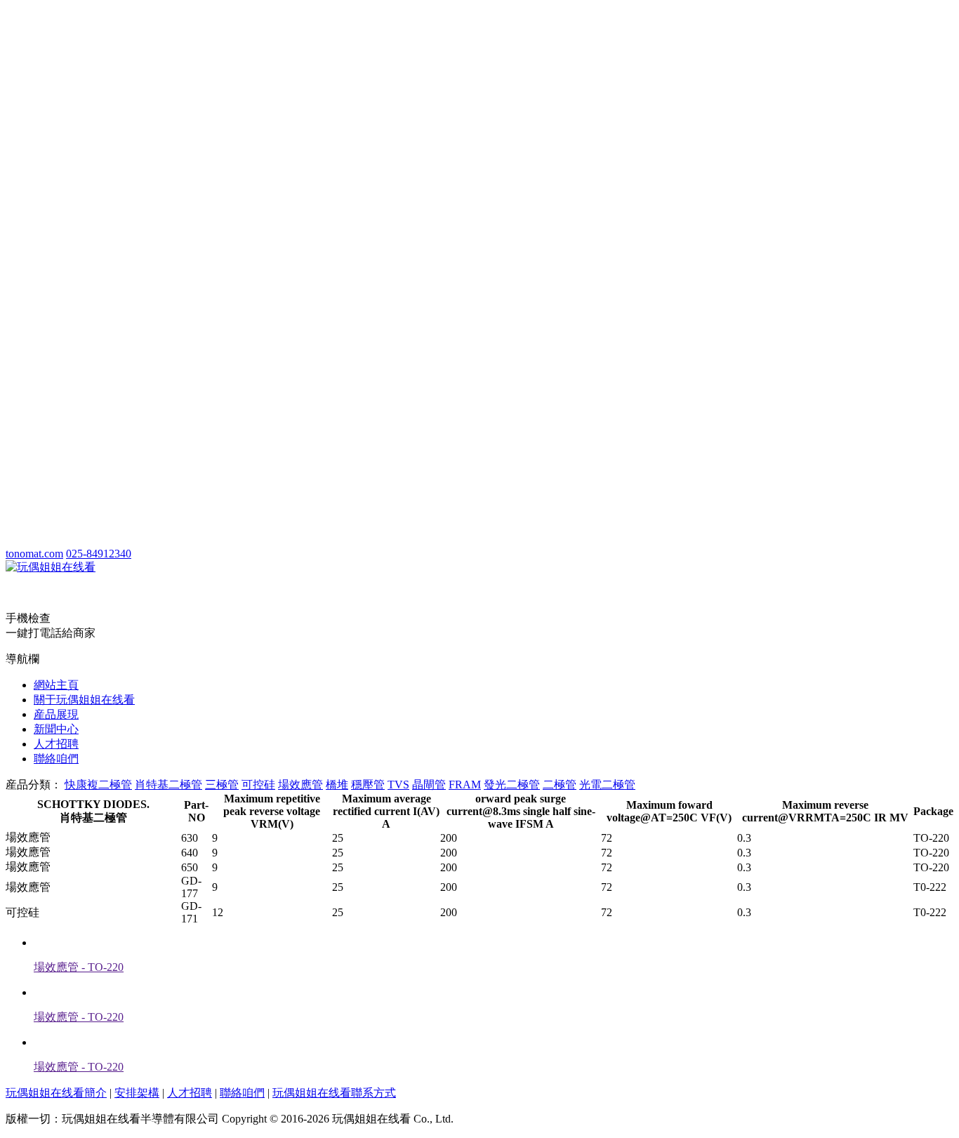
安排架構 (136, 1093)
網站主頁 (56, 685)
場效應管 (300, 784)
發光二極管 (512, 784)
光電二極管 (607, 784)
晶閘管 (429, 784)
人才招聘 (56, 744)
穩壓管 (368, 784)
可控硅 (258, 784)
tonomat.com (34, 554)
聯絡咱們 (56, 759)
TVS (398, 784)
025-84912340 (98, 554)
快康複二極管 (98, 784)
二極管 (559, 784)
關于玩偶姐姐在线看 (84, 700)
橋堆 (337, 784)
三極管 (222, 784)
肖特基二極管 (168, 784)
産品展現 (56, 714)
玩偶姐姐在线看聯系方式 (334, 1093)
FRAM (465, 784)
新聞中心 (56, 729)
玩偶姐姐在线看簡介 (56, 1093)
